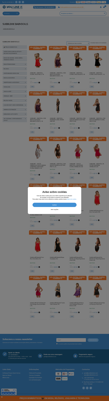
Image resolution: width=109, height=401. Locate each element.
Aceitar (54, 205)
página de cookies (71, 199)
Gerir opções (54, 209)
